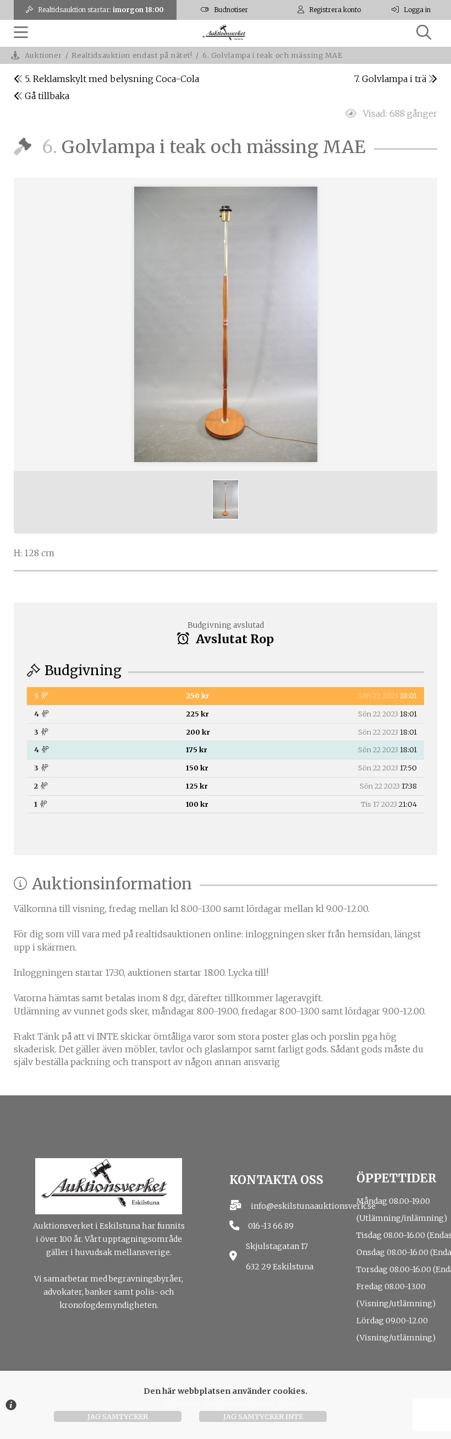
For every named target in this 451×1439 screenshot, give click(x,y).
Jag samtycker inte (263, 1416)
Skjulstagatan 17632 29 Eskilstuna (280, 1256)
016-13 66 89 (271, 1226)
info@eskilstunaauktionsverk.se (313, 1206)
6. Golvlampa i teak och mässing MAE (272, 55)
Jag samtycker (117, 1416)
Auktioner (43, 55)
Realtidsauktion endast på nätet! (132, 55)
